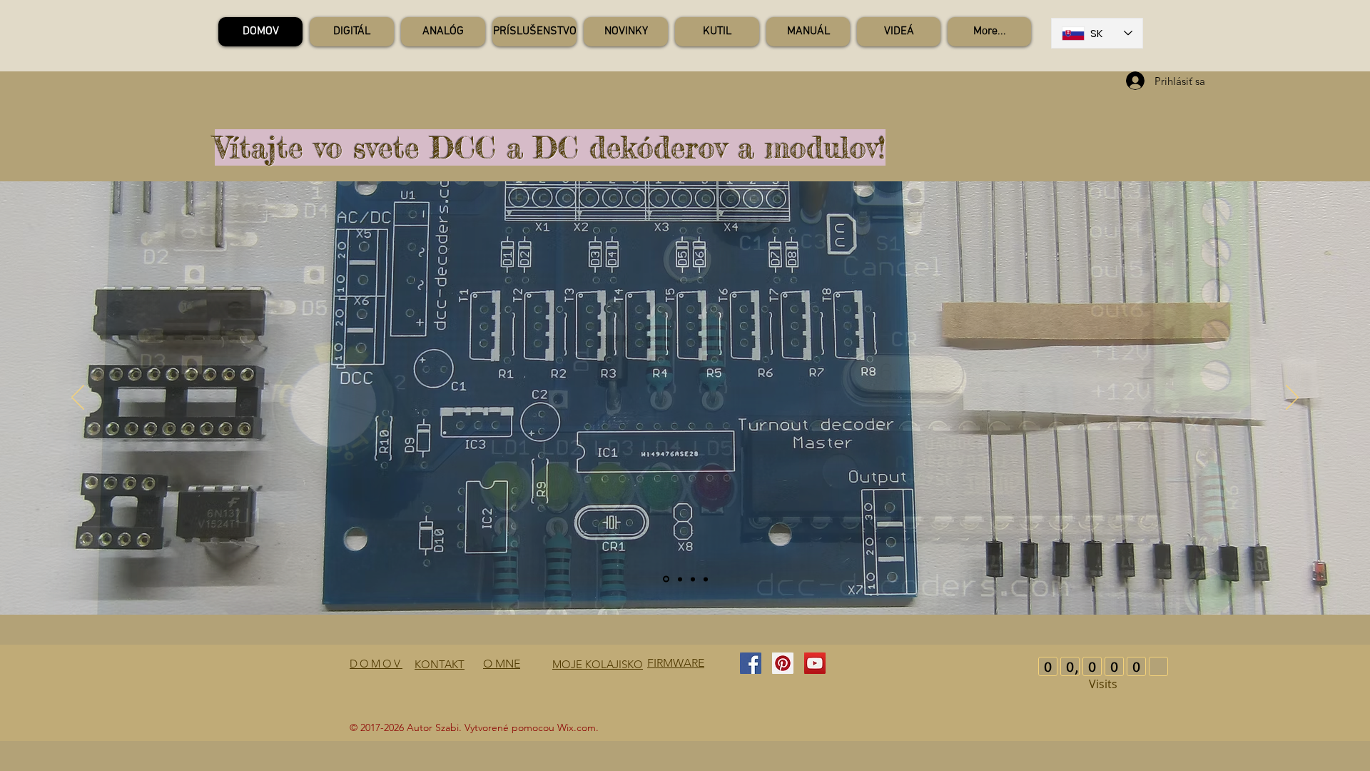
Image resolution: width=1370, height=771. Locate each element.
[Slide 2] (666, 579)
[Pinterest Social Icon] (782, 663)
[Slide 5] (680, 579)
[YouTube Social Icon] (815, 663)
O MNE (501, 663)
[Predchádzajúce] (77, 398)
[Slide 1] (693, 579)
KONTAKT (440, 664)
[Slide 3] (706, 579)
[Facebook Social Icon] (750, 663)
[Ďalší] (1292, 398)
